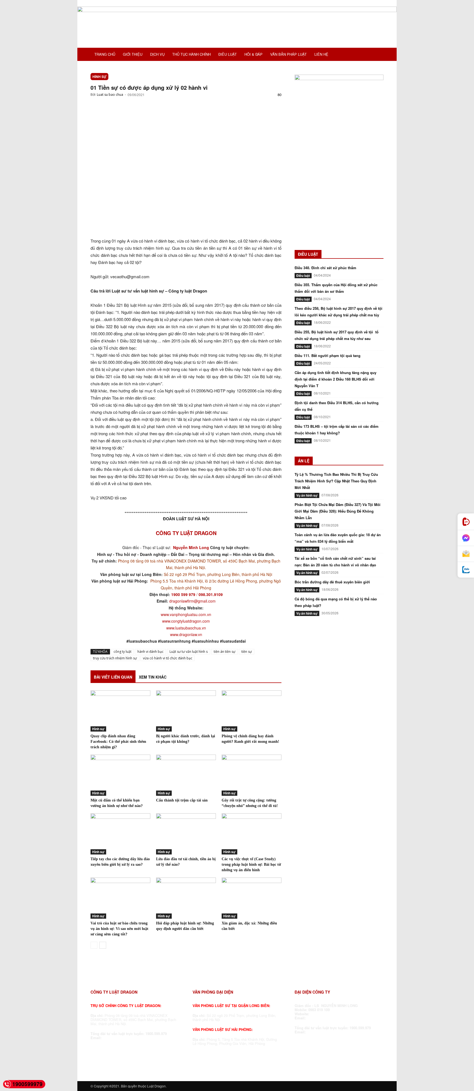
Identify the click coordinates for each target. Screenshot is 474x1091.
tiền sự (246, 651)
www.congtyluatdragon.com (186, 621)
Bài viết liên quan (113, 677)
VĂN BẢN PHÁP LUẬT (288, 54)
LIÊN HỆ (321, 54)
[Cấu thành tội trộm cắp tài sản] (186, 775)
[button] (376, 54)
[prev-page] (94, 945)
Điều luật (303, 275)
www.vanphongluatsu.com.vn (186, 614)
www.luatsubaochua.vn (186, 628)
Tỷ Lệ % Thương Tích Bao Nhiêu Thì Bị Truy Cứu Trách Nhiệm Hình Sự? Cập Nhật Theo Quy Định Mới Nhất (336, 481)
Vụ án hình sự (307, 495)
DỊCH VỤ (157, 54)
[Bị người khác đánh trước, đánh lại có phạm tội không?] (186, 711)
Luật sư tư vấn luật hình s (189, 651)
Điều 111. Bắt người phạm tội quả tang (327, 355)
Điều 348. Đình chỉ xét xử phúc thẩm (325, 267)
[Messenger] (466, 538)
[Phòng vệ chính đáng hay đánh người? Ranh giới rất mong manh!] (251, 711)
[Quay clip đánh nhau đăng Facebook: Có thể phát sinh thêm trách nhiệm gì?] (120, 711)
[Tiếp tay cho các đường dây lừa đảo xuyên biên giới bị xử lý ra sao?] (120, 833)
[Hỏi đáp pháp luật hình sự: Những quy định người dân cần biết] (186, 898)
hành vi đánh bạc (150, 651)
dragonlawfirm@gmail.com (192, 601)
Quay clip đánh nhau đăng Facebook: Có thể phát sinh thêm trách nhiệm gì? (118, 741)
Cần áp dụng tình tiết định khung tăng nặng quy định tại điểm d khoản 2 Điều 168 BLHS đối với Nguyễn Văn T (335, 379)
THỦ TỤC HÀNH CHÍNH (191, 54)
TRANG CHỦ (104, 54)
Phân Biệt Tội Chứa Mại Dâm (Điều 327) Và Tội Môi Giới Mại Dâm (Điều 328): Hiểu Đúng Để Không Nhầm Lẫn (337, 511)
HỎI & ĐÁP (253, 54)
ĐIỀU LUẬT (227, 54)
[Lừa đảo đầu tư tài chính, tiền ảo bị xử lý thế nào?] (186, 833)
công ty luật (122, 651)
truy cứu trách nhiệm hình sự (115, 658)
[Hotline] (466, 521)
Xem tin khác (153, 677)
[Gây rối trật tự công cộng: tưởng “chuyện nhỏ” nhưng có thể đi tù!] (251, 775)
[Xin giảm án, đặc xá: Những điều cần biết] (251, 898)
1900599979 (27, 1084)
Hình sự (99, 76)
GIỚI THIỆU (132, 54)
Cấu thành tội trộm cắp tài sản (182, 800)
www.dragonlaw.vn (186, 634)
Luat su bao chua (110, 94)
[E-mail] (466, 554)
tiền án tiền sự (224, 651)
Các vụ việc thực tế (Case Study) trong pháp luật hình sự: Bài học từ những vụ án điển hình (251, 864)
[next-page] (102, 945)
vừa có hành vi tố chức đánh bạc (167, 658)
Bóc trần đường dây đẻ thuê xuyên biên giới (332, 581)
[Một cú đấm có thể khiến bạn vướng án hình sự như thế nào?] (120, 775)
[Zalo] (466, 570)
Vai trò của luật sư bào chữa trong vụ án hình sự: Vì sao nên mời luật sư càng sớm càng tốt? (119, 928)
